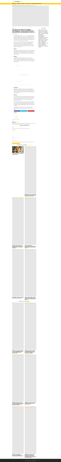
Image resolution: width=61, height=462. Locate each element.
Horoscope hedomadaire (41, 36)
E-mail (13, 138)
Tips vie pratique (27, 3)
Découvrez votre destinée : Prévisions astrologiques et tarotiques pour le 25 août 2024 (17, 455)
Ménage (40, 40)
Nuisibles (40, 41)
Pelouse (45, 41)
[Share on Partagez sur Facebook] (17, 111)
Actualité (26, 349)
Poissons (16, 118)
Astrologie (14, 3)
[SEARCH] (48, 3)
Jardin (43, 39)
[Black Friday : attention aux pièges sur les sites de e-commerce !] (18, 273)
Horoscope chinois (41, 34)
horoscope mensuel (41, 37)
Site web (13, 140)
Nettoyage (46, 40)
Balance (16, 116)
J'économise (40, 39)
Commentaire (13, 129)
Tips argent (23, 3)
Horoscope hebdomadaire (41, 35)
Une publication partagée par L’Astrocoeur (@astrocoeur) (24, 84)
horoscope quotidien (16, 119)
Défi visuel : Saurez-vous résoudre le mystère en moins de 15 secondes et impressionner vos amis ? (30, 195)
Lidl (45, 39)
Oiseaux (42, 41)
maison (47, 39)
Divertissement (18, 3)
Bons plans (39, 3)
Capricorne (16, 117)
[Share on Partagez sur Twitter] (24, 111)
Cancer (16, 115)
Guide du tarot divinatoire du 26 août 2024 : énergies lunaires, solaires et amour (30, 403)
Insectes (45, 38)
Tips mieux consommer (34, 3)
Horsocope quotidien (41, 38)
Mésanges (43, 40)
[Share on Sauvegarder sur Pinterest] (31, 111)
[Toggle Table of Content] (14, 114)
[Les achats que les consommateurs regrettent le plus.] (18, 149)
